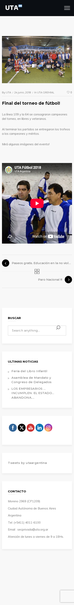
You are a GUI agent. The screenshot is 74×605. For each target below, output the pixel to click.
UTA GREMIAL (45, 92)
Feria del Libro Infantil (29, 371)
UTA (8, 92)
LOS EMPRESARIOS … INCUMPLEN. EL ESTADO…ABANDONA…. (32, 393)
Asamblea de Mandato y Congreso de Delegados (31, 380)
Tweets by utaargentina (27, 463)
